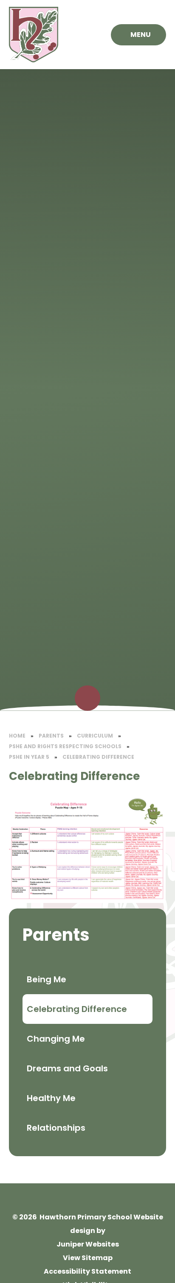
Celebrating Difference (98, 756)
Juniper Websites (87, 1244)
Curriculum (95, 735)
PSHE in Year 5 (29, 756)
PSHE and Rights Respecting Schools (65, 746)
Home (17, 735)
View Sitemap (88, 1258)
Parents (51, 735)
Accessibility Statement (87, 1271)
